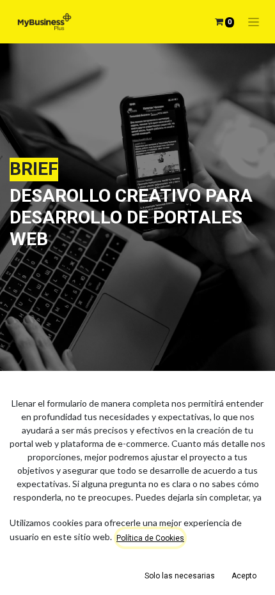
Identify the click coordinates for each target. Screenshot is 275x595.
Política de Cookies (150, 538)
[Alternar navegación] (253, 22)
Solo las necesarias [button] (180, 575)
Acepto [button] (244, 575)
